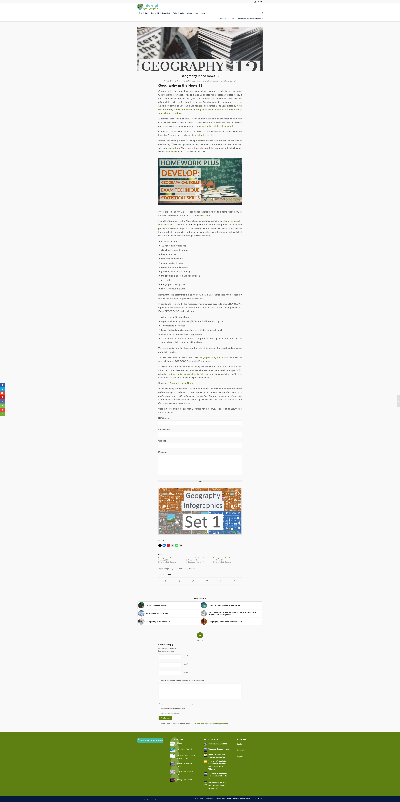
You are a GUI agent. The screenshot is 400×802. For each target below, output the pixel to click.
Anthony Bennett (229, 81)
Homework (215, 81)
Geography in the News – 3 (195, 558)
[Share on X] (179, 580)
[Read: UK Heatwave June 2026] (206, 744)
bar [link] (162, 284)
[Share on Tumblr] (221, 580)
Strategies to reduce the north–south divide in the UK (217, 776)
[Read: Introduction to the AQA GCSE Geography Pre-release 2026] (206, 783)
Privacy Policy (192, 704)
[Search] (261, 13)
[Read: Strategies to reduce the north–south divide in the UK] (206, 774)
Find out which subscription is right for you (190, 373)
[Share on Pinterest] (207, 580)
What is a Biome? (184, 749)
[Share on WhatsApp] (193, 580)
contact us (171, 151)
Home (179, 743)
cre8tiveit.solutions (161, 799)
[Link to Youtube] (261, 1)
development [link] (197, 224)
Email (164, 429)
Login (239, 743)
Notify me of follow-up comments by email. (173, 708)
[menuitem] (140, 13)
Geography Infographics (211, 357)
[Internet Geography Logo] (148, 6)
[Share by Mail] (235, 580)
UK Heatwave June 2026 (217, 744)
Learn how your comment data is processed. (209, 723)
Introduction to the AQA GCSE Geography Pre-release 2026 (217, 785)
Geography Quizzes (185, 779)
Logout (240, 756)
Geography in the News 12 (182, 383)
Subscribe (241, 750)
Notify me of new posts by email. (170, 713)
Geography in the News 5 (221, 558)
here (177, 147)
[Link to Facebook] (258, 1)
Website (162, 440)
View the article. (206, 135)
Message (162, 452)
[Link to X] (255, 1)
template (205, 215)
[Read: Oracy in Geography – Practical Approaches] (206, 755)
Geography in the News (166, 558)
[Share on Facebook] (165, 580)
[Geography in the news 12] (200, 49)
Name (164, 417)
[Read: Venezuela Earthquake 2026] (206, 750)
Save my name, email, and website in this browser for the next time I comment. (182, 680)
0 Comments (180, 81)
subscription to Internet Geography (217, 125)
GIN (208, 81)
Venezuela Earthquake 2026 (219, 749)
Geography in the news (197, 81)
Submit (200, 481)
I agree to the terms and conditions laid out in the (178, 704)
